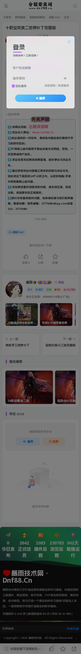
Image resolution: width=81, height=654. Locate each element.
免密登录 (63, 85)
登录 (42, 98)
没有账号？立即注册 (24, 55)
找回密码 (50, 85)
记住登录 (21, 86)
